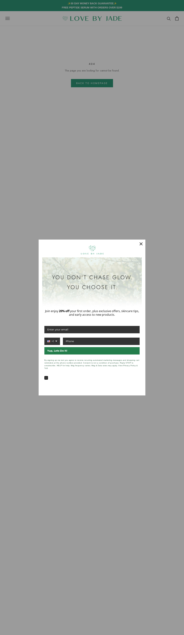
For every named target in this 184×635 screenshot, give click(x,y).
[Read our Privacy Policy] (137, 383)
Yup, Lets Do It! (57, 350)
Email (48, 322)
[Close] (141, 244)
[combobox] (52, 341)
